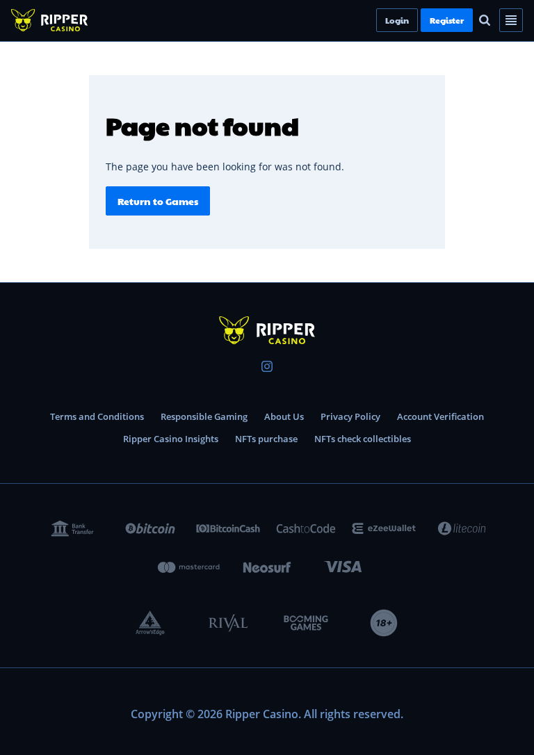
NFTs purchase (266, 438)
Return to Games (158, 201)
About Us (284, 416)
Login (420, 20)
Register (470, 20)
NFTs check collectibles (362, 438)
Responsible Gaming (204, 416)
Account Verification (440, 416)
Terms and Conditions (97, 416)
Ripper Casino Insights (170, 438)
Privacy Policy (350, 416)
